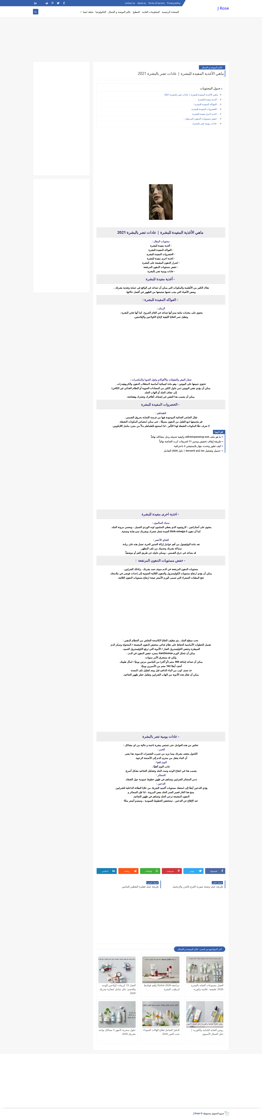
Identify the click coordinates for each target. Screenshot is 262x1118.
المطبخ (136, 12)
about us (141, 3)
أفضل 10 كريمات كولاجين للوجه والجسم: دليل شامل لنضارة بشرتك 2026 (117, 989)
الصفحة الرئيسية (170, 12)
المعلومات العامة (151, 12)
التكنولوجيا (101, 12)
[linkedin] (35, 3)
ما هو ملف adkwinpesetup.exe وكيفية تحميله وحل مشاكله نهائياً (186, 436)
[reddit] (46, 3)
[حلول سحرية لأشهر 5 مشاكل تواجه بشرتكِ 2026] (117, 1014)
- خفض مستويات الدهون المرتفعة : (201, 118)
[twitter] (58, 3)
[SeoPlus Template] (226, 1113)
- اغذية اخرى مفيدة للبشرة (205, 113)
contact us (130, 3)
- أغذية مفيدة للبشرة (208, 99)
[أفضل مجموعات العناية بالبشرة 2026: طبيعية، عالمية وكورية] (204, 969)
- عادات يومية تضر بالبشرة (205, 123)
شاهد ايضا (88, 12)
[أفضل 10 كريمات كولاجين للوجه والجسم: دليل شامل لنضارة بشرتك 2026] (117, 969)
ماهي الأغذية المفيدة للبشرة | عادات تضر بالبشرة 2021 (191, 94)
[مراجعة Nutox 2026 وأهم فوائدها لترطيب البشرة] (160, 969)
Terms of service (156, 3)
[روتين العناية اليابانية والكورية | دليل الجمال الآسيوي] (204, 1014)
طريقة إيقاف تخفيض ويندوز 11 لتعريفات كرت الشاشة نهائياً (190, 441)
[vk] (41, 3)
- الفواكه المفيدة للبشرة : (206, 104)
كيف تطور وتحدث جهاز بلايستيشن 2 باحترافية (197, 446)
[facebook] (63, 3)
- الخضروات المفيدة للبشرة (205, 109)
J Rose (223, 8)
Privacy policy (173, 3)
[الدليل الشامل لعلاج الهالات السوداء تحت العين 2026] (160, 1014)
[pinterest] (52, 3)
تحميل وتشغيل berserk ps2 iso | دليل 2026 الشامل (192, 450)
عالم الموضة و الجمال (119, 12)
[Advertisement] (131, 34)
